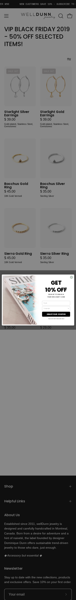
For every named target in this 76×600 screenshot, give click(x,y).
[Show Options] (68, 308)
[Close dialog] (71, 277)
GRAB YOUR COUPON (56, 314)
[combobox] (56, 308)
